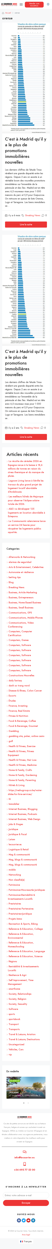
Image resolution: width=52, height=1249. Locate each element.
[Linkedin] (33, 1220)
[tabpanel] (25, 1088)
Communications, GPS (20, 612)
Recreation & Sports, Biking (23, 924)
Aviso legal (26, 1234)
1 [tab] (25, 1104)
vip (10, 1054)
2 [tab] (29, 1104)
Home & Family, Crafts (20, 770)
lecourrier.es (15, 844)
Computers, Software (20, 645)
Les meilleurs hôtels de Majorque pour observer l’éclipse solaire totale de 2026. (25, 500)
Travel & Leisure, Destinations (24, 1039)
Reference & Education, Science (25, 956)
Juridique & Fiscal (18, 834)
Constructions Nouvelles (21, 675)
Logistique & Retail (19, 849)
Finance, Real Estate (19, 711)
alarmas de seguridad (20, 562)
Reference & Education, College (26, 929)
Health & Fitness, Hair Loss (22, 760)
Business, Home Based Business (25, 602)
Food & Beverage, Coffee (22, 721)
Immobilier (14, 804)
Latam (12, 839)
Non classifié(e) (17, 879)
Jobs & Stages (16, 824)
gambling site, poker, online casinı (26, 736)
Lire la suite (26, 224)
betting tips (15, 577)
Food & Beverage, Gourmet (23, 726)
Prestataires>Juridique (20, 913)
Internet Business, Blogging (23, 809)
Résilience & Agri (17, 975)
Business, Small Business (21, 607)
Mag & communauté (19, 854)
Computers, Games (19, 640)
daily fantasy (15, 680)
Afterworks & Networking (22, 557)
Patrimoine (14, 885)
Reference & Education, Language (27, 951)
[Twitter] (24, 1220)
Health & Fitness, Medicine (23, 765)
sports (12, 1014)
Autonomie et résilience (21, 572)
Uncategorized (16, 1044)
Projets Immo (15, 918)
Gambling (14, 731)
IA (10, 799)
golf (11, 741)
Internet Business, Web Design (24, 819)
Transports (14, 1029)
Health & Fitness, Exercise (22, 746)
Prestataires (15, 903)
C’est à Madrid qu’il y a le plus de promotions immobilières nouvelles (25, 150)
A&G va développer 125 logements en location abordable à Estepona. (26, 512)
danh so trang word (19, 685)
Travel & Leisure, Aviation (22, 1034)
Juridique (13, 829)
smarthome (14, 989)
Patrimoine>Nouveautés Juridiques (27, 890)
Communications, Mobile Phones (26, 617)
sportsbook (14, 1019)
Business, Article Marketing (23, 592)
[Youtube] (28, 1220)
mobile (12, 869)
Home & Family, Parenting (22, 780)
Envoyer (26, 1203)
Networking (15, 874)
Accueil (8, 13)
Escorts (12, 695)
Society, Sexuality (18, 1004)
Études (12, 700)
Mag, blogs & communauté (23, 859)
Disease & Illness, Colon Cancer (25, 690)
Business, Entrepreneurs (21, 597)
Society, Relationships (20, 994)
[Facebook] (19, 1220)
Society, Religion (17, 999)
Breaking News (32, 215)
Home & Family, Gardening (23, 775)
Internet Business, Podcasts (23, 814)
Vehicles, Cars (16, 1049)
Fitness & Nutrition (18, 716)
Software (13, 1009)
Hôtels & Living (17, 785)
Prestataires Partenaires (21, 908)
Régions (13, 961)
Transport (14, 1024)
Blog (11, 582)
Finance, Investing (18, 705)
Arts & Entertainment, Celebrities (26, 567)
